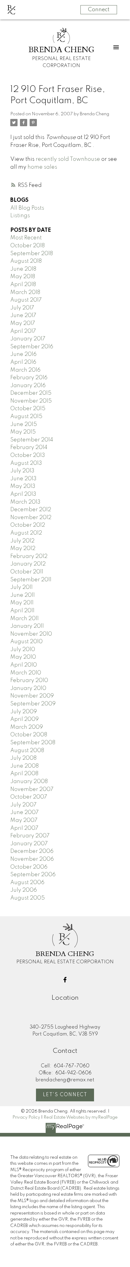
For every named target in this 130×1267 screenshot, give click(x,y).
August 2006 (27, 882)
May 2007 (23, 820)
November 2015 (31, 401)
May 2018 (22, 276)
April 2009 (24, 719)
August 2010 (26, 641)
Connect (98, 9)
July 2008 (23, 758)
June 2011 (22, 595)
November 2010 (31, 634)
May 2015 (23, 432)
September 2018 (31, 253)
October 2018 (27, 245)
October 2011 (26, 572)
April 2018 (23, 284)
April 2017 (23, 331)
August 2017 (26, 300)
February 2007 (30, 836)
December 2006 (32, 851)
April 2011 (22, 610)
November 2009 (32, 696)
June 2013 (23, 478)
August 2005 (27, 898)
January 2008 (29, 781)
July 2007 (23, 805)
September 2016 (31, 347)
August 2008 (27, 750)
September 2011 (30, 580)
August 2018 (26, 261)
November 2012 (30, 517)
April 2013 (23, 494)
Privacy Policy (26, 1117)
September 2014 (31, 440)
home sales (42, 167)
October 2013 (27, 455)
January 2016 (28, 385)
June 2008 (24, 766)
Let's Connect (65, 1095)
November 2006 (32, 859)
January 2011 (27, 626)
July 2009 (23, 712)
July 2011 (21, 587)
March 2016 (25, 370)
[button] (65, 979)
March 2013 (25, 502)
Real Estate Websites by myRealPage (81, 1117)
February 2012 (28, 556)
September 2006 (33, 874)
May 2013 (22, 486)
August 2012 (26, 533)
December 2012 (30, 509)
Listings (20, 215)
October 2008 (28, 735)
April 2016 (23, 362)
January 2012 (28, 564)
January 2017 (27, 339)
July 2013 (22, 471)
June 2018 (23, 269)
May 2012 (22, 548)
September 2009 (33, 704)
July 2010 (22, 649)
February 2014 (28, 447)
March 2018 (25, 292)
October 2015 (27, 408)
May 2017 (22, 323)
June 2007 (24, 812)
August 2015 (26, 416)
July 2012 (22, 541)
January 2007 (29, 843)
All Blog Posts (27, 208)
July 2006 (23, 890)
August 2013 (26, 463)
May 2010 (23, 657)
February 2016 (28, 377)
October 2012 (27, 525)
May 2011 (22, 603)
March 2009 (26, 727)
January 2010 (28, 688)
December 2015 (30, 393)
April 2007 (24, 828)
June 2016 (23, 354)
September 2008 (32, 742)
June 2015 (23, 424)
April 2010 (23, 665)
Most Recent (26, 238)
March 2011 (24, 618)
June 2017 (23, 315)
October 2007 (28, 797)
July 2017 (22, 308)
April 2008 (24, 773)
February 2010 (29, 680)
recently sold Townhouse (68, 159)
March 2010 (25, 673)
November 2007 (32, 789)
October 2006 (28, 867)
